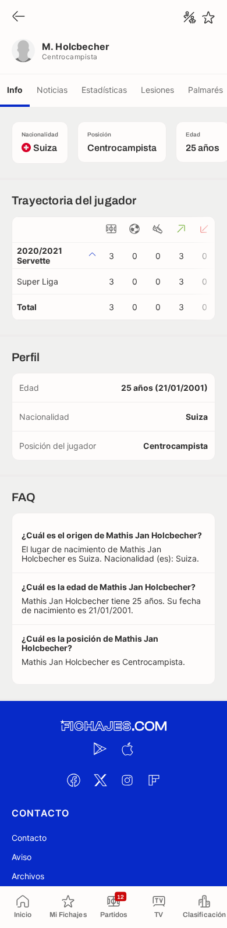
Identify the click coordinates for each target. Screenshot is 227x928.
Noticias (52, 90)
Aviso (21, 857)
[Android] (100, 748)
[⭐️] (208, 17)
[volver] (19, 17)
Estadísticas (104, 90)
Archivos (28, 876)
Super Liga (37, 281)
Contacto (29, 838)
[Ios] (127, 748)
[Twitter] (100, 780)
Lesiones (157, 90)
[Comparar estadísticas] (190, 17)
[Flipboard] (153, 780)
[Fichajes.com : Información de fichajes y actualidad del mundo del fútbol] (113, 726)
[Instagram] (127, 780)
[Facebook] (73, 780)
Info (15, 90)
